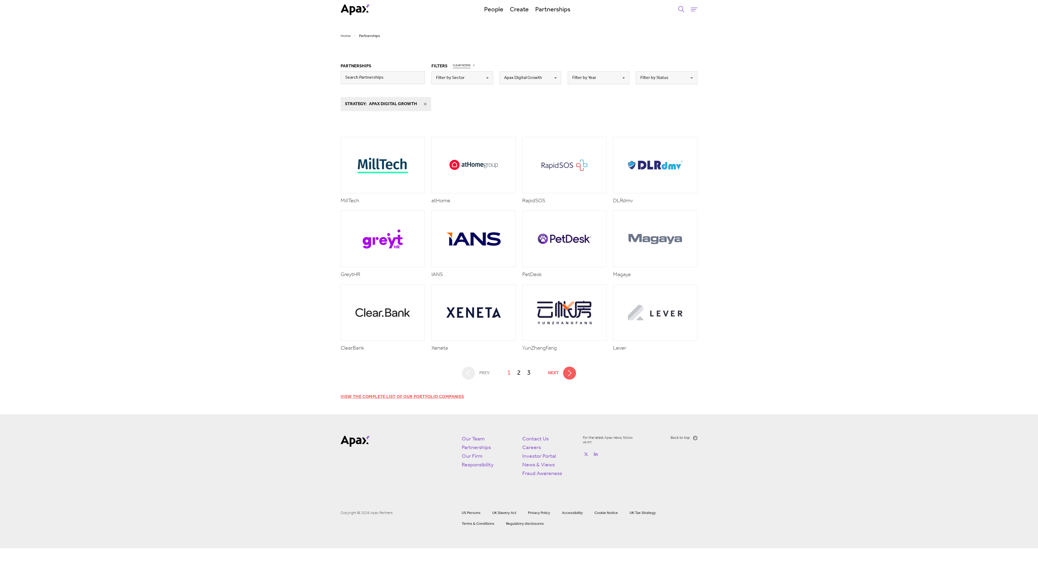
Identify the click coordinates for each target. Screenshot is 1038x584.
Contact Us (535, 439)
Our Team (473, 439)
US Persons (471, 513)
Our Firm (472, 456)
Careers (531, 447)
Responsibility (478, 465)
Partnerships (552, 9)
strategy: (381, 104)
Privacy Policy (539, 513)
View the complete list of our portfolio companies (402, 397)
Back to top (680, 438)
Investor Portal (539, 456)
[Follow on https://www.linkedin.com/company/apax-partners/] (596, 454)
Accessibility (572, 513)
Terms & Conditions (478, 524)
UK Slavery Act (504, 513)
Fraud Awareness (542, 473)
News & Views (538, 465)
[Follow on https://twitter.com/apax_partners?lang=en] (586, 454)
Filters (439, 66)
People (493, 9)
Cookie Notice (606, 513)
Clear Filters (462, 65)
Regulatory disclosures (525, 524)
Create (519, 9)
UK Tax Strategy (643, 513)
